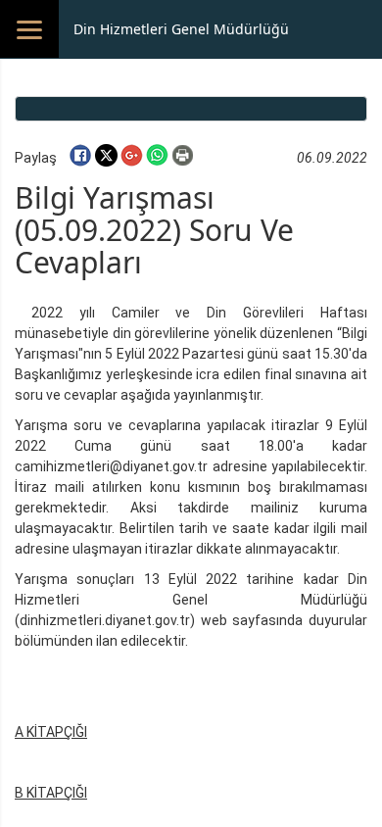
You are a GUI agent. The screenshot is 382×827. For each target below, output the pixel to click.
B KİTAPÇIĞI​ (51, 793)
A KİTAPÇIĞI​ (51, 732)
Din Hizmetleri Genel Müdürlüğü (181, 29)
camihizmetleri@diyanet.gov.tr (111, 466)
